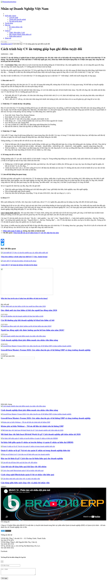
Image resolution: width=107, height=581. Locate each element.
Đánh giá (8, 38)
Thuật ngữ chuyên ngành (17, 19)
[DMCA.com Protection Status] (6, 531)
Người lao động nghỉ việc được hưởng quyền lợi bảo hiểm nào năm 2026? (32, 330)
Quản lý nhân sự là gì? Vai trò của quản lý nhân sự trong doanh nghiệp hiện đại (35, 450)
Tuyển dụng (9, 23)
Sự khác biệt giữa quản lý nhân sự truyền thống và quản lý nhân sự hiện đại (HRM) (37, 442)
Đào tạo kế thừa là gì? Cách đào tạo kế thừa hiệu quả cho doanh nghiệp (32, 458)
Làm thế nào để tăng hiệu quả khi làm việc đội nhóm (23, 466)
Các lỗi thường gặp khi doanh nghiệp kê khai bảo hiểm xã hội (27, 320)
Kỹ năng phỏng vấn (15, 27)
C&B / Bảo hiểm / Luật (17, 32)
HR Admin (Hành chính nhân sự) (20, 34)
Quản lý (7, 31)
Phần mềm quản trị (15, 36)
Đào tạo (7, 25)
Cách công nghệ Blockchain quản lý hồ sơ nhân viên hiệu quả (27, 474)
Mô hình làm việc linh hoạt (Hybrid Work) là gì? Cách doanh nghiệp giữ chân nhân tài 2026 (41, 434)
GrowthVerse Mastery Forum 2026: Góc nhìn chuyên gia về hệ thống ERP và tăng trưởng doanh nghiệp (45, 350)
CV (10, 29)
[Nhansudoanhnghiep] (8, 2)
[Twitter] (53, 244)
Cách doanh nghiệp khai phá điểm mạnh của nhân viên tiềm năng (29, 340)
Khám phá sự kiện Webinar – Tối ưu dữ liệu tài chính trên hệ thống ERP (32, 426)
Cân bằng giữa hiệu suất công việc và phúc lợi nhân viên (25, 483)
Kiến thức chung (10, 16)
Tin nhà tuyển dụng (15, 21)
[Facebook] (53, 240)
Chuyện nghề (13, 17)
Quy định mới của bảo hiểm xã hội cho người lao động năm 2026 (29, 310)
